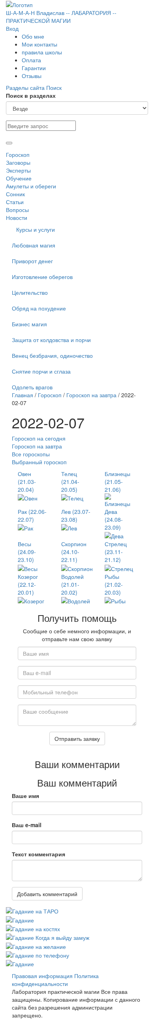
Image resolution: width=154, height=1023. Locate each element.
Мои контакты (39, 44)
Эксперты (18, 170)
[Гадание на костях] (33, 928)
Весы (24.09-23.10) (27, 552)
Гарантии (34, 68)
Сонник (15, 194)
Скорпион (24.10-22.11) (73, 552)
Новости (16, 217)
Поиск (54, 87)
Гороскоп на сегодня (39, 438)
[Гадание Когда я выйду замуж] (47, 937)
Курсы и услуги (35, 229)
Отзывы (31, 76)
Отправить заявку (77, 738)
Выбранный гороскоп (39, 462)
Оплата (31, 60)
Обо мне (33, 36)
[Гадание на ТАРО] (32, 910)
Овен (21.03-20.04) (27, 481)
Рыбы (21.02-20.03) (114, 584)
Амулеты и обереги (31, 186)
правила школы (42, 52)
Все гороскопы (31, 454)
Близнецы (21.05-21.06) (117, 481)
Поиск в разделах (31, 95)
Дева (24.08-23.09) (114, 519)
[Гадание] (20, 919)
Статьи (15, 202)
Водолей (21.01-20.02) (72, 584)
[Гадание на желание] (36, 945)
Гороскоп (18, 154)
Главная (22, 395)
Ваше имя (25, 796)
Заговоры (18, 162)
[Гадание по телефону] (37, 954)
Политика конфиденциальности (55, 980)
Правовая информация (42, 976)
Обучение (19, 178)
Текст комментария (38, 854)
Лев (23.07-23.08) (75, 515)
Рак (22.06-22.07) (32, 515)
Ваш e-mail (26, 825)
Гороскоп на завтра (91, 395)
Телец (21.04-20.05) (70, 481)
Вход (12, 28)
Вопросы (17, 210)
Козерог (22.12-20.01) (28, 584)
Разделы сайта (26, 87)
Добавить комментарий (47, 894)
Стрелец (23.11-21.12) (116, 552)
